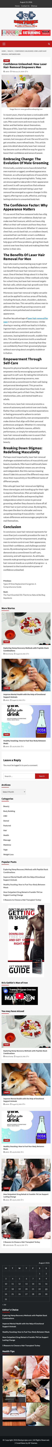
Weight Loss (8, 854)
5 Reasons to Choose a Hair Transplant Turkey (22, 900)
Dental (6, 821)
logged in (18, 765)
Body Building (9, 811)
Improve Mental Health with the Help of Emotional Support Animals (24, 878)
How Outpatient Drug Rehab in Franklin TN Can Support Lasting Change (22, 893)
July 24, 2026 (16, 747)
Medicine (7, 845)
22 (39, 1289)
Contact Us (25, 6)
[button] (4, 44)
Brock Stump (9, 654)
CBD (5, 816)
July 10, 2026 (20, 1245)
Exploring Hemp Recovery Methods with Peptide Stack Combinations (25, 870)
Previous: (19, 584)
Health (6, 61)
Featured (7, 825)
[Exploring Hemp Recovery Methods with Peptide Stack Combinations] (26, 628)
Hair (5, 830)
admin (7, 71)
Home (17, 6)
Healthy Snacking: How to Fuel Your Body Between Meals (24, 886)
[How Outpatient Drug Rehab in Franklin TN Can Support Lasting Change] (26, 1175)
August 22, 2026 (21, 654)
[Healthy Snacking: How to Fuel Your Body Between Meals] (26, 721)
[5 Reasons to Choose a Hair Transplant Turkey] (26, 1223)
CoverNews (20, 1443)
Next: (24, 595)
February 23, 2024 (18, 71)
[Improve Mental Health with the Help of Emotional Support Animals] (26, 675)
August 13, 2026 (17, 700)
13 (26, 1284)
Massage (7, 840)
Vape (5, 850)
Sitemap (34, 6)
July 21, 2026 (16, 1200)
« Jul (4, 1304)
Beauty (6, 806)
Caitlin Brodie (9, 1245)
